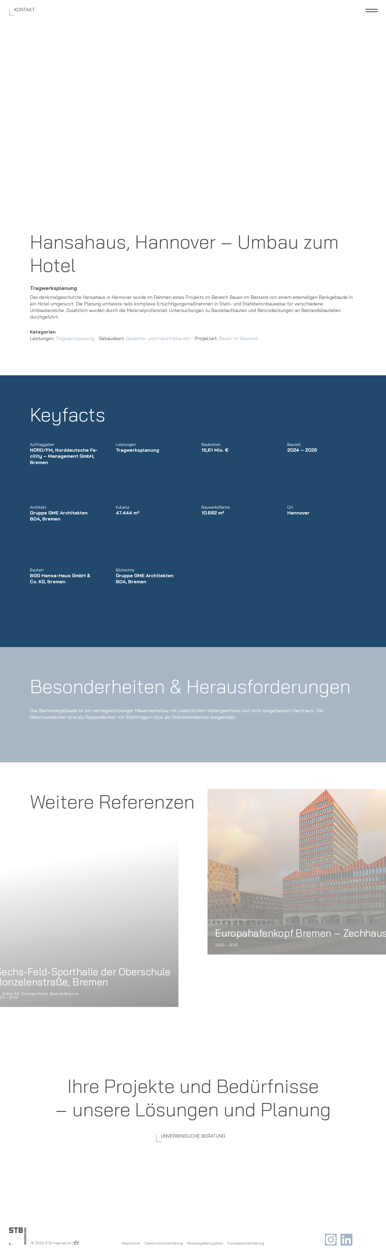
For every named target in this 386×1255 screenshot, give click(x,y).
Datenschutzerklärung (164, 1243)
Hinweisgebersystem (205, 1243)
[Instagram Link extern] (331, 1244)
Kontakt (24, 10)
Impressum (131, 1243)
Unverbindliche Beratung (193, 1136)
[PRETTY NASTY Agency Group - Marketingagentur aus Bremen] (76, 1243)
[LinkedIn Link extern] (346, 1244)
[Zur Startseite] (17, 1235)
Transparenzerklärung (245, 1243)
